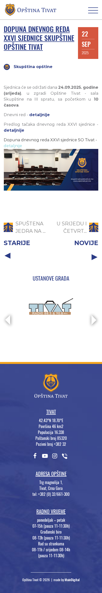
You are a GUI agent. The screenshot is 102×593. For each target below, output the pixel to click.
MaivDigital (72, 579)
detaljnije (39, 114)
